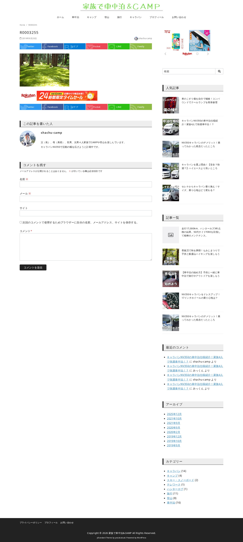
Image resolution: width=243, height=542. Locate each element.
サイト (24, 208)
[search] (219, 71)
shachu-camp (145, 38)
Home (23, 25)
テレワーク (174, 484)
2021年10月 (174, 418)
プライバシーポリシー (31, 522)
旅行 (119, 17)
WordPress (141, 538)
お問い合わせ (179, 17)
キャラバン (136, 17)
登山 (106, 17)
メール (25, 193)
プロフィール (157, 17)
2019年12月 (174, 436)
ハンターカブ (175, 489)
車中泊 (75, 17)
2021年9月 (173, 423)
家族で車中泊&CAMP (120, 533)
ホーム (60, 17)
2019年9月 (173, 445)
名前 (24, 179)
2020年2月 (173, 432)
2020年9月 (173, 427)
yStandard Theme (104, 538)
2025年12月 (174, 414)
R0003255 (32, 25)
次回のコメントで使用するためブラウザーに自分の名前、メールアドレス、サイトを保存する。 (80, 222)
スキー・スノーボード (180, 480)
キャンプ (92, 17)
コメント (26, 231)
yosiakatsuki (120, 538)
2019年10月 (174, 441)
